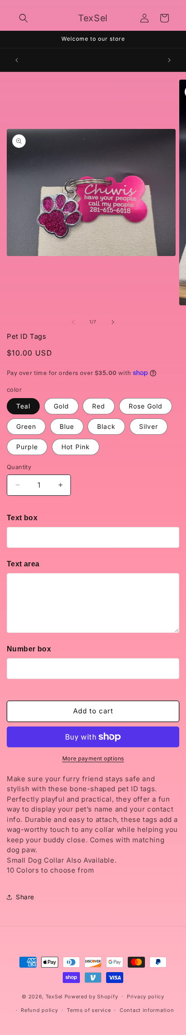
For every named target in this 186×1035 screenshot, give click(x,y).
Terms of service (89, 1010)
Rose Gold (146, 406)
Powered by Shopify (91, 996)
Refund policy (39, 1010)
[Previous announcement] (17, 60)
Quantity (19, 466)
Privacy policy (145, 996)
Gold (61, 406)
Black (106, 426)
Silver (148, 426)
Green (26, 426)
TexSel (54, 996)
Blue (67, 426)
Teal (23, 406)
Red (98, 406)
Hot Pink (75, 447)
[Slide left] (73, 322)
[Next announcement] (169, 60)
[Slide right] (113, 322)
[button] (23, 18)
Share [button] (25, 897)
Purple (27, 447)
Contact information (147, 1010)
